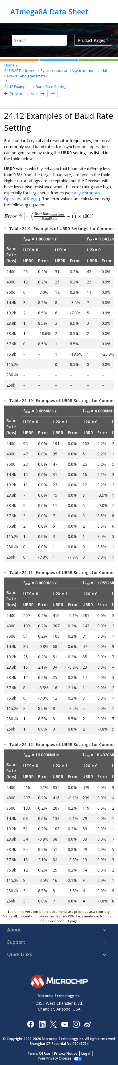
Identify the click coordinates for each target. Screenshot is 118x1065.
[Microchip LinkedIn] (42, 1023)
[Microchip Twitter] (53, 1023)
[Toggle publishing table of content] (53, 93)
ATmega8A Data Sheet (49, 11)
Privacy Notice (65, 1053)
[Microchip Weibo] (87, 1024)
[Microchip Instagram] (76, 1023)
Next (34, 93)
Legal (85, 1053)
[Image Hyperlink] (64, 1024)
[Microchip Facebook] (30, 1023)
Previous (17, 93)
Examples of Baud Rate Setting (35, 86)
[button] (5, 228)
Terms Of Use (38, 1053)
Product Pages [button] (91, 40)
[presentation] (48, 217)
